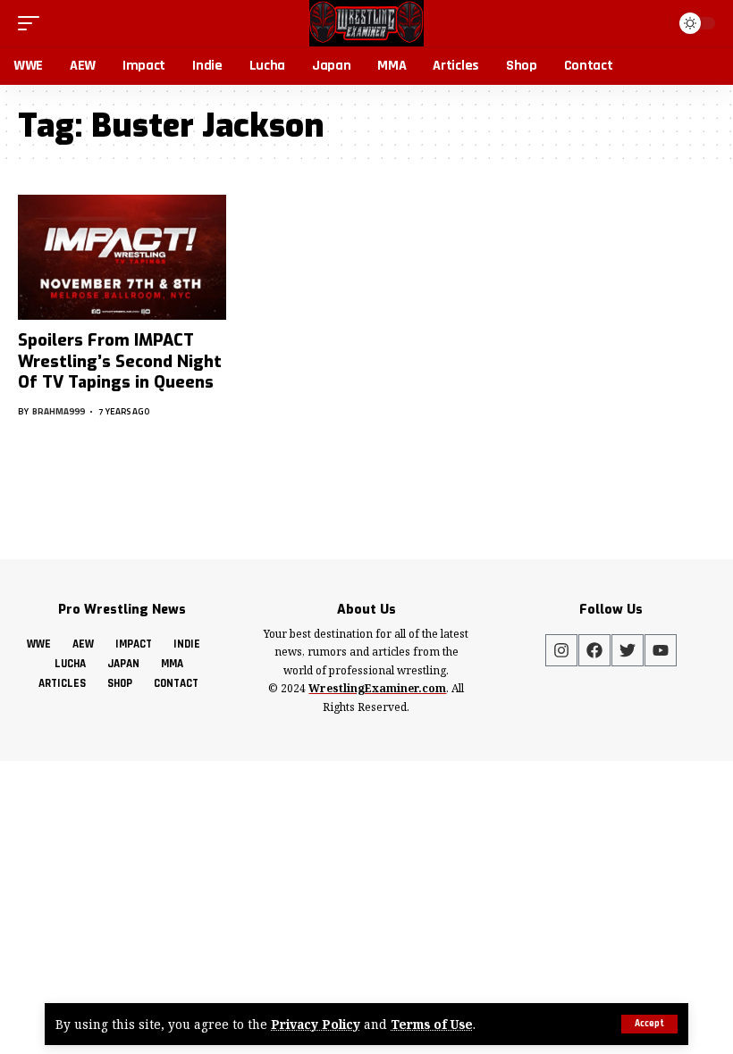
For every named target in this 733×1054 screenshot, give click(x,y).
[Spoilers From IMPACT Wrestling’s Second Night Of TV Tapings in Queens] (122, 257)
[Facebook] (594, 650)
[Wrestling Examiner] (366, 23)
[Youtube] (661, 650)
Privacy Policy (315, 1024)
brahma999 (58, 411)
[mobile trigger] (33, 23)
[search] (652, 23)
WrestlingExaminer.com (377, 688)
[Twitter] (627, 650)
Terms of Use (432, 1024)
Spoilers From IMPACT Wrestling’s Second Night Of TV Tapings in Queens (120, 361)
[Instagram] (561, 650)
